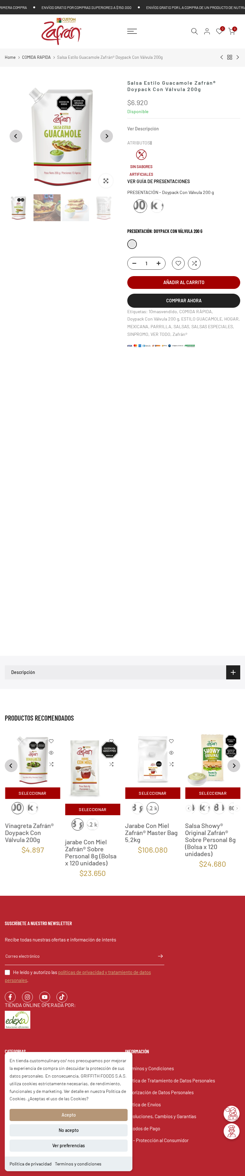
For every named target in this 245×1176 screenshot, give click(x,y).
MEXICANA (137, 326)
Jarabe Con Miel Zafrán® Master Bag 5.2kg (151, 833)
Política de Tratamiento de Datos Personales (170, 1080)
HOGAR (231, 318)
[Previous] (16, 136)
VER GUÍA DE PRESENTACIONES (158, 181)
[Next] (106, 136)
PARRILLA (161, 326)
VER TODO (160, 334)
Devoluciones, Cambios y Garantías (160, 1116)
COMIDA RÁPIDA (195, 311)
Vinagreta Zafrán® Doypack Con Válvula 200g (29, 833)
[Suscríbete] (157, 956)
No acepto (69, 1130)
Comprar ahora (184, 300)
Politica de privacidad (31, 1163)
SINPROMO (137, 334)
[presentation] (188, 808)
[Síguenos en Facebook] (10, 997)
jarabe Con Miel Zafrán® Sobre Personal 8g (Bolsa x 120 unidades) (90, 852)
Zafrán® (180, 334)
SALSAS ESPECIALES (212, 326)
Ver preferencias (68, 1145)
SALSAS (181, 326)
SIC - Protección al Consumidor (157, 1140)
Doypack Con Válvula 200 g (153, 318)
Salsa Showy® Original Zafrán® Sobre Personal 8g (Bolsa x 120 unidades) (210, 840)
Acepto (69, 1115)
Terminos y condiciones (78, 1163)
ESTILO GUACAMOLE (201, 318)
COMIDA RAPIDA (36, 57)
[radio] (140, 206)
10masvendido (163, 311)
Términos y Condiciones (149, 1068)
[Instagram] (27, 997)
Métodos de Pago (142, 1128)
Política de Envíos (143, 1104)
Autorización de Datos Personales (159, 1092)
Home (10, 57)
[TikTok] (61, 997)
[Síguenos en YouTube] (44, 997)
